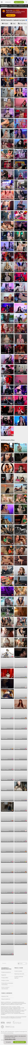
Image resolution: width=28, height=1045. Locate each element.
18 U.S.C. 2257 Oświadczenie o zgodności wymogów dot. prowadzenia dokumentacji (14, 1032)
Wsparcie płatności (5, 999)
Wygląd (6, 23)
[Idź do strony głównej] (8, 2)
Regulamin (3, 975)
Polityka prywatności (6, 972)
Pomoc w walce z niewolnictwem (5, 988)
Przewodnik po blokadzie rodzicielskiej (7, 984)
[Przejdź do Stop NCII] (10, 1027)
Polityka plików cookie (10, 1039)
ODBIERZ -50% (10, 15)
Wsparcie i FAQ (4, 996)
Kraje (14, 23)
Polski (21, 963)
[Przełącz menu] (1, 2)
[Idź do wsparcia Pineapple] (2, 1026)
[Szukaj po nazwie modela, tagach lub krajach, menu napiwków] (26, 6)
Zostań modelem (18, 971)
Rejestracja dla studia (19, 973)
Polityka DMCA (4, 977)
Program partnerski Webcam (18, 977)
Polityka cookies (5, 980)
